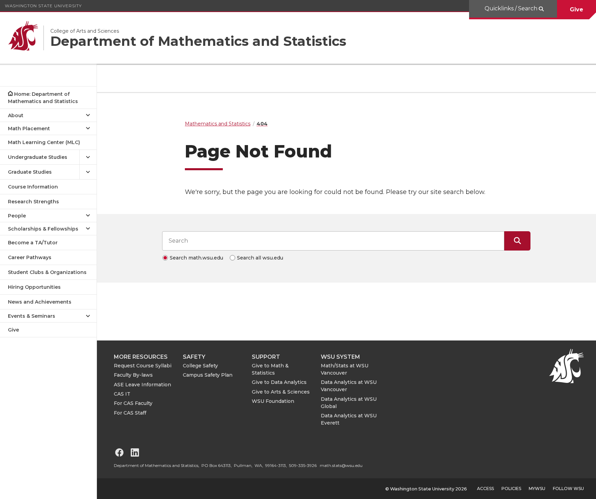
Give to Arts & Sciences (281, 392)
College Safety (200, 366)
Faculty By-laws (133, 375)
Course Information (33, 187)
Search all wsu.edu (260, 258)
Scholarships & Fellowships (43, 229)
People (17, 216)
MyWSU (537, 488)
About (15, 115)
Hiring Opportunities (34, 287)
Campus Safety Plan (207, 375)
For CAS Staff (130, 413)
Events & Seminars (31, 316)
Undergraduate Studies (37, 157)
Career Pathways (29, 257)
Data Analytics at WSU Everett (349, 419)
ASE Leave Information (142, 384)
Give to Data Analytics (279, 382)
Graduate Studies (30, 172)
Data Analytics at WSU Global (349, 402)
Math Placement (29, 128)
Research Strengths (33, 201)
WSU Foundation (273, 401)
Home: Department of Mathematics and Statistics (43, 97)
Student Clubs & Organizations (47, 272)
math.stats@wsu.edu (341, 465)
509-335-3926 (303, 465)
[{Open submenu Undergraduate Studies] (88, 157)
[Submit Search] (517, 241)
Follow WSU (568, 488)
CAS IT (122, 394)
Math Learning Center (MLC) (44, 142)
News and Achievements (39, 302)
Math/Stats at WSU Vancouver (344, 369)
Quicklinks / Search (512, 8)
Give (576, 9)
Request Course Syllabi (142, 366)
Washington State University (43, 5)
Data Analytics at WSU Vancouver (349, 386)
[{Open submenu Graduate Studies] (88, 172)
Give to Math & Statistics (270, 369)
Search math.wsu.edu (196, 258)
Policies (511, 488)
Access (485, 488)
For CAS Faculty (133, 403)
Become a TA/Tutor (33, 243)
